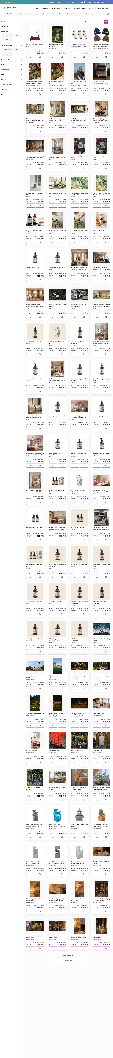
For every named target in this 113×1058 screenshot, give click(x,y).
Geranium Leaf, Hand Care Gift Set (56, 491)
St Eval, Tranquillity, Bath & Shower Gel (100, 231)
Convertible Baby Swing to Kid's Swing (56, 45)
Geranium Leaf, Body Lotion (34, 379)
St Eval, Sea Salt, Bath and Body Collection (78, 305)
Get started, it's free (100, 2)
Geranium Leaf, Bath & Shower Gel (77, 342)
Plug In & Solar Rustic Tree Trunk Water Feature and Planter (100, 825)
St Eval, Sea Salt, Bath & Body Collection (57, 305)
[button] (7, 2)
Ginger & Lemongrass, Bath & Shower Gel (79, 379)
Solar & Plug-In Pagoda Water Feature (79, 825)
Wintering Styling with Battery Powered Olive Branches (101, 788)
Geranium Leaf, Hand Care (34, 527)
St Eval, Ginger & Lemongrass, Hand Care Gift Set (79, 194)
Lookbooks (76, 8)
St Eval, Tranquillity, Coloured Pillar (79, 156)
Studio (107, 8)
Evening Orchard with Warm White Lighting (57, 714)
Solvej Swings (52, 48)
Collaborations (99, 8)
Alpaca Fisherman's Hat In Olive (78, 82)
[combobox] (96, 22)
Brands (53, 8)
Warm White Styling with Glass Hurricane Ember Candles (57, 899)
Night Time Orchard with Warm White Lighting (78, 714)
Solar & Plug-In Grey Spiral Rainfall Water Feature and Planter (56, 862)
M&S (27, 46)
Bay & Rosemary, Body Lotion (57, 267)
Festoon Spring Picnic (77, 750)
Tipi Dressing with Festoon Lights (56, 676)
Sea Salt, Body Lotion (32, 267)
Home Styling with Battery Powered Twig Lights (78, 788)
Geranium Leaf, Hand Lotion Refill (79, 491)
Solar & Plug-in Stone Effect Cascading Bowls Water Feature (34, 825)
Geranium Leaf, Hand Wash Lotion (34, 565)
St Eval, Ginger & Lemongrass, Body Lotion (57, 231)
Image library (45, 8)
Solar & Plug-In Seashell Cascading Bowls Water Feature (33, 862)
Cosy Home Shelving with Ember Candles (78, 899)
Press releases (67, 8)
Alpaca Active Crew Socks (78, 44)
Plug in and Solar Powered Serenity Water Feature (78, 862)
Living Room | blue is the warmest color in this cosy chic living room (57, 157)
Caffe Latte (96, 122)
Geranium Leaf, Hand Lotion (101, 453)
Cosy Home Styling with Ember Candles (101, 862)
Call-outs (84, 8)
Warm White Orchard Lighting (35, 713)
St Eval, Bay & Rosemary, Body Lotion (101, 565)
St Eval (73, 159)
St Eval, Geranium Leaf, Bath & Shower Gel (79, 639)
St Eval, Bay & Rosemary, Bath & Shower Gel (79, 602)
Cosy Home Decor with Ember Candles (57, 788)
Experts (91, 8)
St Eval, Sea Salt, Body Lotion (79, 564)
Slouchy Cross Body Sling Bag (34, 44)
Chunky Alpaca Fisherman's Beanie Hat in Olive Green (101, 45)
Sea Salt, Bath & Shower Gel (57, 416)
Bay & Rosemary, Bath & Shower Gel (56, 454)
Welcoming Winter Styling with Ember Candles (35, 899)
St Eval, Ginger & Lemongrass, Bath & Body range (35, 231)
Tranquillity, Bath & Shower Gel (78, 454)
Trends (59, 8)
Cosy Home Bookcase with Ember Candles (56, 936)
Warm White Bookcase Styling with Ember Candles (101, 899)
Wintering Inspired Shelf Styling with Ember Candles (78, 936)
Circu (50, 122)
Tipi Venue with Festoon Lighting (33, 676)
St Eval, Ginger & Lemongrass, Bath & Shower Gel (57, 639)
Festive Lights (30, 679)
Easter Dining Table (98, 713)
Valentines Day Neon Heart (56, 750)
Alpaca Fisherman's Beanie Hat (56, 82)
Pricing (67, 2)
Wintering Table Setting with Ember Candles (34, 936)
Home (37, 8)
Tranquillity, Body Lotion (100, 416)
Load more (68, 960)
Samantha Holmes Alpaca (78, 46)
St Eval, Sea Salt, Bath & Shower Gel (100, 602)
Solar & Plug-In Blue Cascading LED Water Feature (57, 825)
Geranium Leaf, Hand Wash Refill (56, 342)
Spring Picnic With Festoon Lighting (34, 788)
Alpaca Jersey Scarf (98, 81)
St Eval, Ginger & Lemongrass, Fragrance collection (57, 194)
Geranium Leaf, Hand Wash (34, 341)
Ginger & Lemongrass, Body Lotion (101, 379)
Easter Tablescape (31, 750)
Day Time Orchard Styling (100, 676)
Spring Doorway (97, 750)
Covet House (30, 122)
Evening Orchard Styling (78, 676)
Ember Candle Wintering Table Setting (100, 936)
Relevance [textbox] (95, 22)
